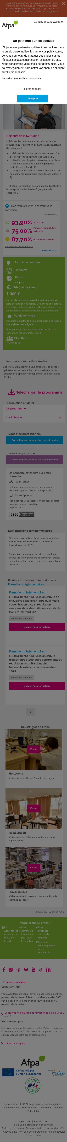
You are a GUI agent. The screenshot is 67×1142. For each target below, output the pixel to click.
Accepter (32, 98)
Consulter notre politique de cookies (21, 78)
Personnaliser (32, 88)
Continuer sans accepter (49, 21)
